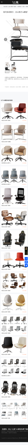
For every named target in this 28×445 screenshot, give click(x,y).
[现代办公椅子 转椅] (14, 111)
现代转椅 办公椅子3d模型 (7, 163)
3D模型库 (19, 6)
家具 (24, 6)
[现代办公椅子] (14, 132)
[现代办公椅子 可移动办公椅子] (14, 408)
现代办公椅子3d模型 (6, 141)
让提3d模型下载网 (12, 6)
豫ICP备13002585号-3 (23, 438)
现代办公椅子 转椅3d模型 (7, 120)
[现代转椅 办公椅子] (14, 153)
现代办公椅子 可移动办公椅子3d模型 (7, 418)
